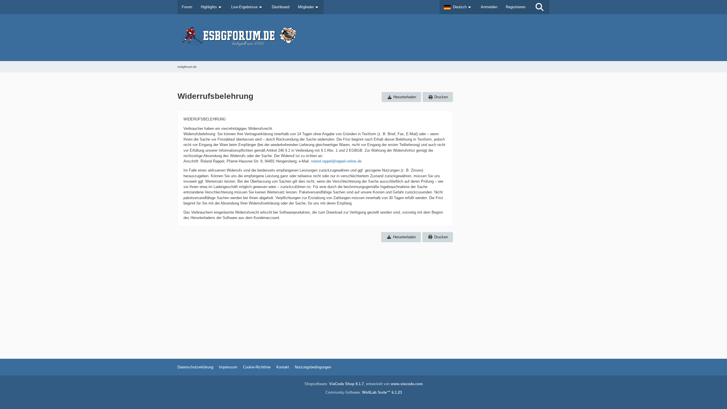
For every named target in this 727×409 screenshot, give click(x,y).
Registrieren (515, 7)
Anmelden (489, 7)
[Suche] (540, 7)
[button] (458, 7)
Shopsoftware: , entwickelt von (363, 384)
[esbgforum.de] (363, 38)
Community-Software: (363, 392)
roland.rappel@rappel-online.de (336, 161)
